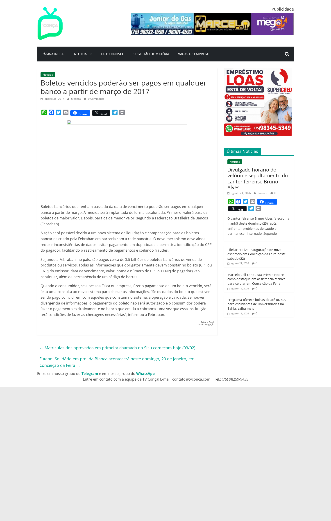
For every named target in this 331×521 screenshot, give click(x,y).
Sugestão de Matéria (151, 54)
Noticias (81, 54)
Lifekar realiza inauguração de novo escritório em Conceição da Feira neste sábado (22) (256, 254)
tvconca (76, 99)
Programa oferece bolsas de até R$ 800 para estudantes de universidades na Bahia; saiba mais (256, 304)
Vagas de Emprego (193, 54)
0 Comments (95, 99)
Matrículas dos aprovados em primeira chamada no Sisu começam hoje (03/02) (117, 347)
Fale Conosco (113, 54)
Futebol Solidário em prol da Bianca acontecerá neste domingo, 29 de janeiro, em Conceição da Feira (117, 362)
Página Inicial (53, 54)
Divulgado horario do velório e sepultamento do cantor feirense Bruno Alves (257, 178)
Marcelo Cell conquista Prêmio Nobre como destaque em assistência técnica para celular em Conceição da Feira (256, 279)
